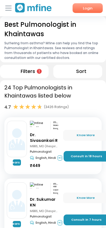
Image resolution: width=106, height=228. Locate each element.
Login (87, 8)
